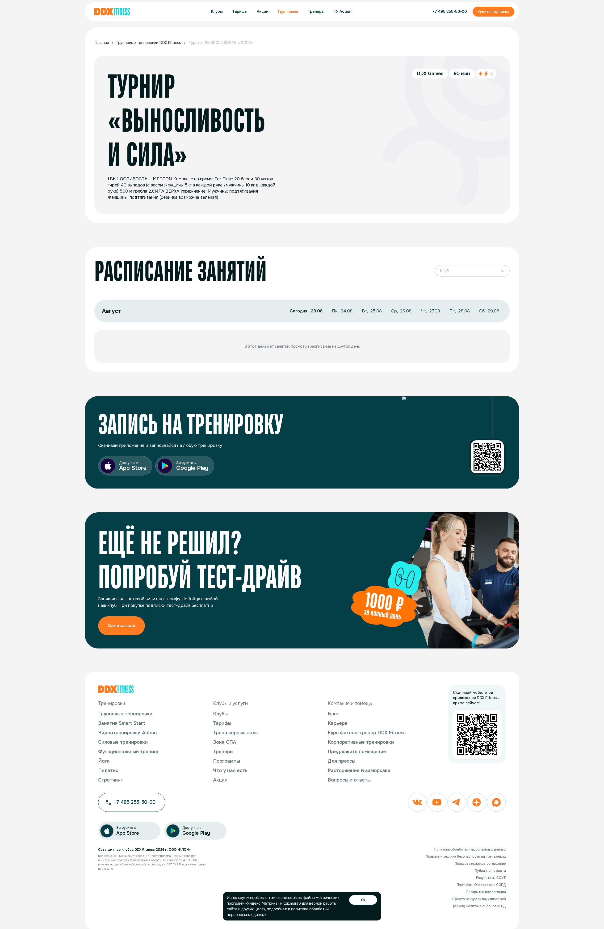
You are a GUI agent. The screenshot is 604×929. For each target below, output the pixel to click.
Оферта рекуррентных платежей (479, 899)
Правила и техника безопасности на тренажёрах (466, 856)
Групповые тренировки (125, 714)
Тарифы (222, 723)
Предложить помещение (357, 752)
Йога (104, 761)
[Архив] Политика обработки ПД (479, 906)
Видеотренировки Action (127, 733)
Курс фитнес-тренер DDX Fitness (367, 733)
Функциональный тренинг (128, 752)
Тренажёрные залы (236, 733)
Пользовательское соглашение (480, 863)
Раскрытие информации (486, 892)
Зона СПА (224, 742)
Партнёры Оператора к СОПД (481, 885)
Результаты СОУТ (491, 878)
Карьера (338, 723)
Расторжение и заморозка (359, 770)
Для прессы (341, 761)
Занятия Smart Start (121, 723)
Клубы (220, 714)
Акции (220, 780)
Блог (333, 714)
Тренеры (223, 752)
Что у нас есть (230, 770)
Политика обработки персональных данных (470, 849)
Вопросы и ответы (349, 780)
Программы (226, 761)
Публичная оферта (490, 871)
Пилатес (108, 770)
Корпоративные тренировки (361, 742)
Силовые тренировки (123, 742)
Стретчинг (110, 780)
